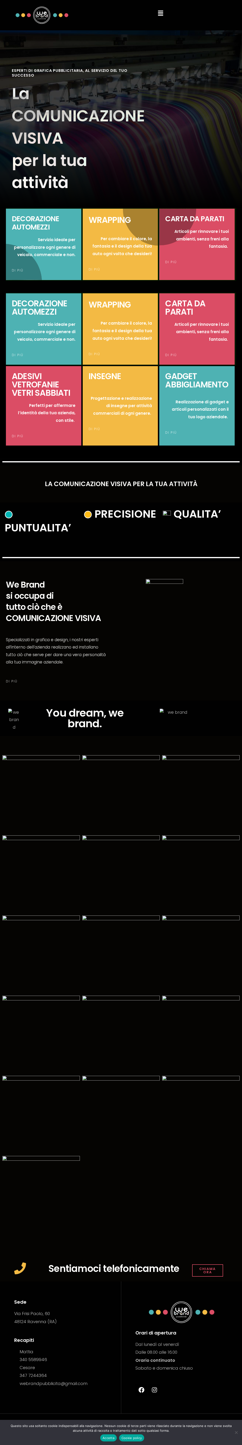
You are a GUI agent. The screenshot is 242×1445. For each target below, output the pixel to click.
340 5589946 (33, 1359)
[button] (160, 13)
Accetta (108, 1438)
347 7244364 (33, 1375)
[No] (236, 1432)
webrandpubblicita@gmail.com (53, 1383)
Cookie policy (131, 1438)
